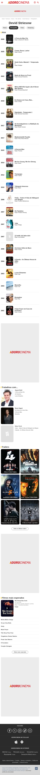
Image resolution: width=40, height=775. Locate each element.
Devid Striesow (26, 18)
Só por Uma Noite (6, 623)
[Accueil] (18, 2)
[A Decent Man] (9, 150)
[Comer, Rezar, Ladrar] (9, 51)
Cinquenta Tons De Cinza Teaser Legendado (10, 523)
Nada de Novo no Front (23, 75)
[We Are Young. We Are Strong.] (9, 162)
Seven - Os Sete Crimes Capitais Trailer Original (30, 497)
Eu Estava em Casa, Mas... (24, 100)
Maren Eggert (19, 408)
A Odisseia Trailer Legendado (30, 523)
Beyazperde (7, 754)
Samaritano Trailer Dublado (10, 497)
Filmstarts (16, 752)
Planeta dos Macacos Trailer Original (30, 472)
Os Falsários (19, 211)
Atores (12, 18)
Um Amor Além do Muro (23, 248)
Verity (2, 626)
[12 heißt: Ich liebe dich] (9, 236)
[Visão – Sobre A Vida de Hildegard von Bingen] (9, 199)
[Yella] (9, 224)
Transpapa (18, 174)
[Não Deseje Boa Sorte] (7, 608)
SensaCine (30, 752)
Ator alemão (18, 18)
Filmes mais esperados (20, 652)
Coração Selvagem (6, 646)
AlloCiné (4, 752)
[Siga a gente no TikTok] (25, 731)
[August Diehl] (7, 397)
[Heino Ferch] (7, 433)
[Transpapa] (9, 174)
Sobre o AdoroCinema (8, 760)
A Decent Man (19, 149)
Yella (16, 223)
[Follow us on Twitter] (15, 731)
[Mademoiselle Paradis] (9, 137)
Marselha (18, 285)
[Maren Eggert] (7, 416)
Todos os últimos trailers (20, 528)
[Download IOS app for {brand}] (17, 742)
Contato (17, 760)
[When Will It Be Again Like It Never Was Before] (9, 88)
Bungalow (18, 297)
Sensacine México (26, 754)
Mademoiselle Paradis (22, 137)
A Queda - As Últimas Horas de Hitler (24, 430)
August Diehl (18, 390)
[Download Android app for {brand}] (23, 742)
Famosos (8, 18)
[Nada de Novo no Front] (9, 76)
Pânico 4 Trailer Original (10, 472)
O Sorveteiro (4, 643)
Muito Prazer (4, 629)
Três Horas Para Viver (7, 633)
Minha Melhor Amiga (7, 619)
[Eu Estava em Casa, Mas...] (9, 100)
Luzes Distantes (20, 272)
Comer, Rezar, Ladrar (22, 50)
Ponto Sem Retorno (6, 639)
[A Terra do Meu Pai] (9, 39)
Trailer (16, 607)
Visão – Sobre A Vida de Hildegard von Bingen (26, 428)
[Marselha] (9, 285)
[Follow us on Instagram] (20, 731)
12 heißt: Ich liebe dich (22, 235)
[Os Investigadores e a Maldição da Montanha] (9, 125)
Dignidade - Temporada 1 (23, 112)
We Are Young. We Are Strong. (25, 161)
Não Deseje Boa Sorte (21, 600)
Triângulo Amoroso (21, 186)
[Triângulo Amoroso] (9, 187)
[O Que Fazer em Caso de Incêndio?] (9, 310)
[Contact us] (30, 731)
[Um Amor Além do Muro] (9, 248)
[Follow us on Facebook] (9, 731)
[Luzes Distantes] (9, 273)
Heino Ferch (18, 426)
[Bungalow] (9, 298)
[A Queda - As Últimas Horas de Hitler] (9, 261)
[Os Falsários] (9, 211)
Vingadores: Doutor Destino (9, 636)
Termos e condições (26, 760)
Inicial (3, 18)
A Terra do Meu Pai (21, 38)
